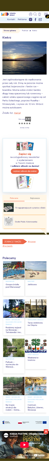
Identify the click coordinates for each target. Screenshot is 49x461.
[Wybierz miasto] (40, 14)
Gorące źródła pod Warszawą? (13, 285)
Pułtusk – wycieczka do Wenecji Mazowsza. (12, 366)
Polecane (14, 198)
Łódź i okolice (33, 354)
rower (33, 241)
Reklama (22, 19)
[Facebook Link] (35, 19)
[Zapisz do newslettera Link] (40, 19)
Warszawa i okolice (35, 320)
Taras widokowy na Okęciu (35, 324)
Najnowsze (35, 198)
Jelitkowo (32, 284)
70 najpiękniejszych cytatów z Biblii (30, 208)
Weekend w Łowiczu (33, 358)
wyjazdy (8, 246)
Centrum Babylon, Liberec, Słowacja (36, 407)
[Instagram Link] (30, 19)
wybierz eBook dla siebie (24, 171)
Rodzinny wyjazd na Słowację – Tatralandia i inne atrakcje (14, 331)
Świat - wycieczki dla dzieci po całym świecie (13, 322)
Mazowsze (10, 281)
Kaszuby (31, 281)
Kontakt (11, 19)
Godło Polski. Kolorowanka (26, 222)
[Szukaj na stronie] (35, 14)
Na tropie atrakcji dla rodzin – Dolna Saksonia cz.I (12, 408)
